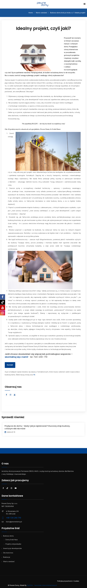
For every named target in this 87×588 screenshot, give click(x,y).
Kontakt (10, 365)
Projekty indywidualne (13, 544)
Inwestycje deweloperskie (12, 548)
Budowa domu (8, 536)
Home (31, 12)
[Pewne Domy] (42, 4)
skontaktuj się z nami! (17, 356)
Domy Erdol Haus (12, 539)
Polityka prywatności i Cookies (68, 581)
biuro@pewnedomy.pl (14, 521)
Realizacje (6, 557)
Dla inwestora (8, 552)
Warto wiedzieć (41, 12)
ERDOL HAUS (33, 471)
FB (34, 374)
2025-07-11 (11, 432)
